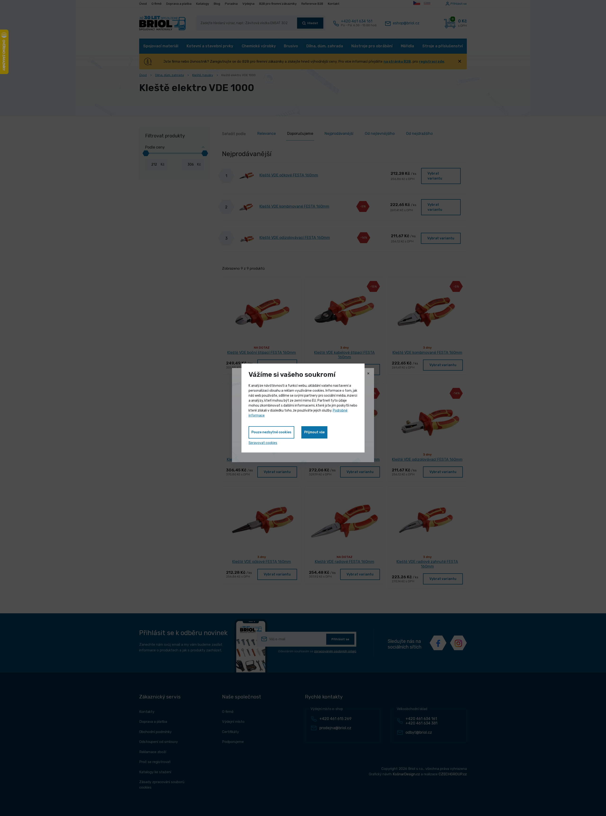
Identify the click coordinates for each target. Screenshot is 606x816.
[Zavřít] (368, 374)
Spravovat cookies (263, 443)
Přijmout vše (314, 432)
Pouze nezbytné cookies (271, 432)
